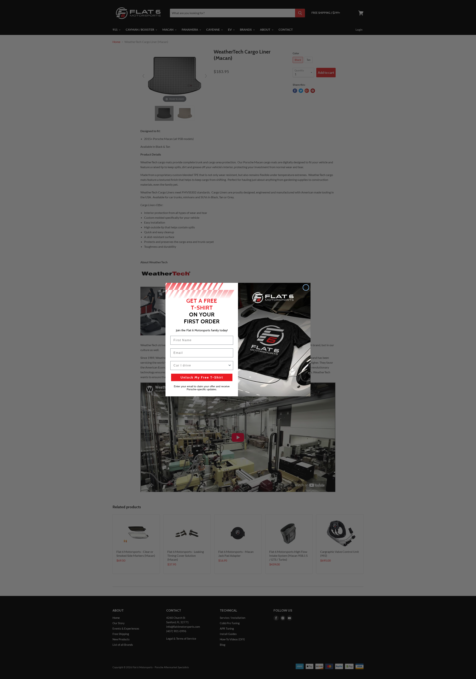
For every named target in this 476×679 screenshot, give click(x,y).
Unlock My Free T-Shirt (202, 377)
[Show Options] (229, 365)
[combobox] (200, 365)
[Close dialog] (306, 287)
